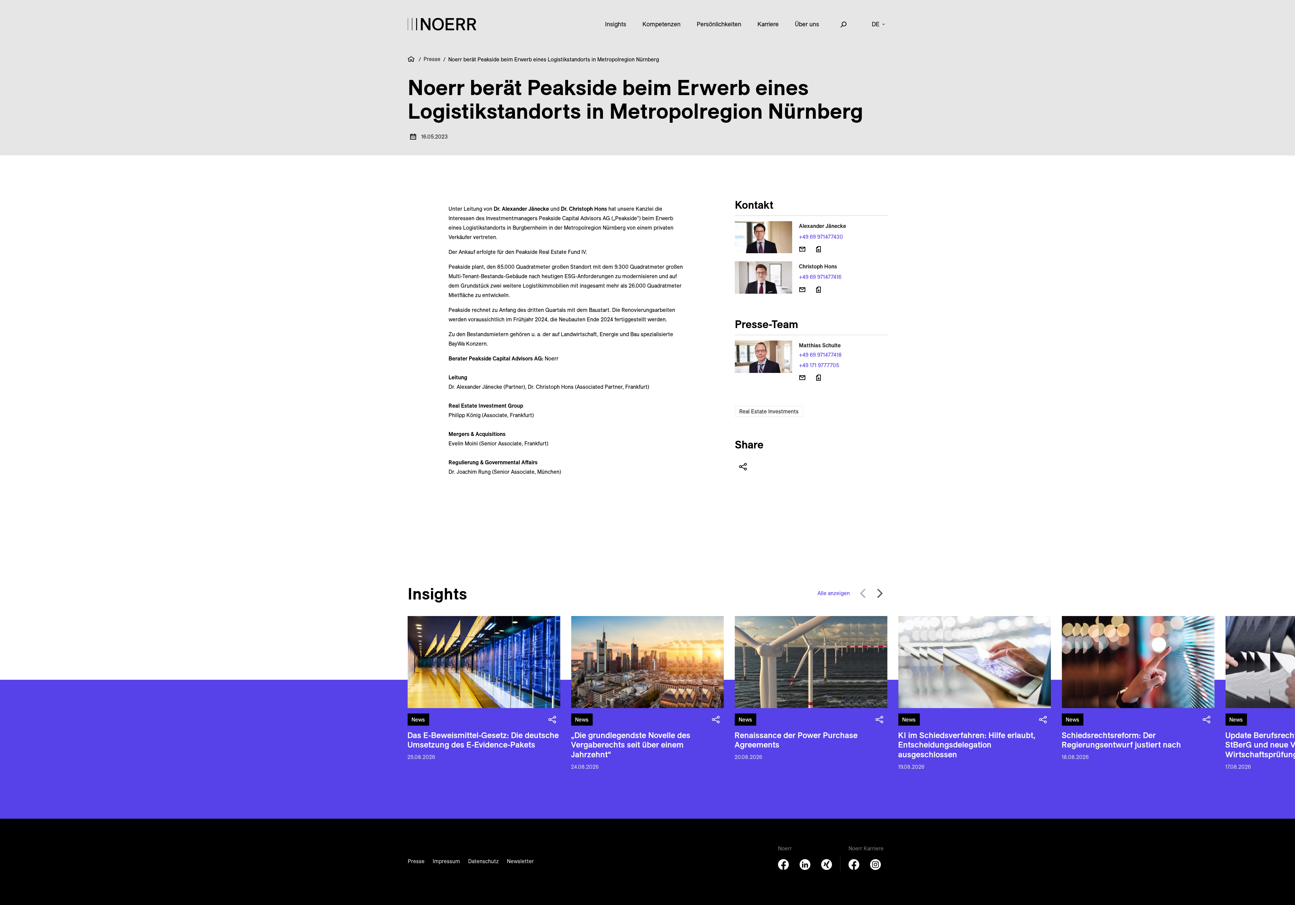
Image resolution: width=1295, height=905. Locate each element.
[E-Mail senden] (802, 249)
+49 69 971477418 (820, 354)
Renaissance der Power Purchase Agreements (796, 740)
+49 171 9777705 (819, 365)
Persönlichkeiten (719, 24)
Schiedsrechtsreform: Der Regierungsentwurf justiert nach (1121, 740)
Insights (615, 24)
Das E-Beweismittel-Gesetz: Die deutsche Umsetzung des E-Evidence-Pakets (483, 740)
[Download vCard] (818, 249)
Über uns (807, 24)
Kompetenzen (661, 24)
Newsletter (520, 861)
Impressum (446, 861)
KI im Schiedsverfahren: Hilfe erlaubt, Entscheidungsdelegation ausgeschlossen (966, 745)
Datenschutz (483, 861)
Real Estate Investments (769, 411)
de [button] (876, 24)
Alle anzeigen (833, 593)
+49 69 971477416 (820, 276)
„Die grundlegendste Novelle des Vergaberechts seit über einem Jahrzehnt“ (630, 745)
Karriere (768, 24)
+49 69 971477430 (821, 236)
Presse (432, 59)
